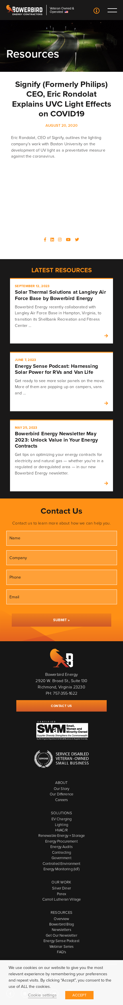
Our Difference (61, 794)
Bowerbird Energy (24, 10)
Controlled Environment (62, 863)
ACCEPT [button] (79, 995)
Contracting (61, 852)
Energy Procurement (61, 841)
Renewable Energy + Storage (61, 835)
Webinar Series (61, 946)
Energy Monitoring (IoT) (61, 868)
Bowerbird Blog (61, 924)
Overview (61, 918)
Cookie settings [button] (42, 995)
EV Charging (61, 818)
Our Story (61, 788)
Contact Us (96, 11)
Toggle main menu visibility (112, 10)
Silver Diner (61, 888)
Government (61, 857)
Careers (61, 799)
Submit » (61, 620)
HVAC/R (61, 830)
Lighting (61, 824)
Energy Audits (61, 846)
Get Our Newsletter (61, 935)
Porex (61, 893)
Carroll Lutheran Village (61, 899)
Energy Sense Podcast (61, 940)
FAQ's (61, 951)
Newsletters (61, 929)
